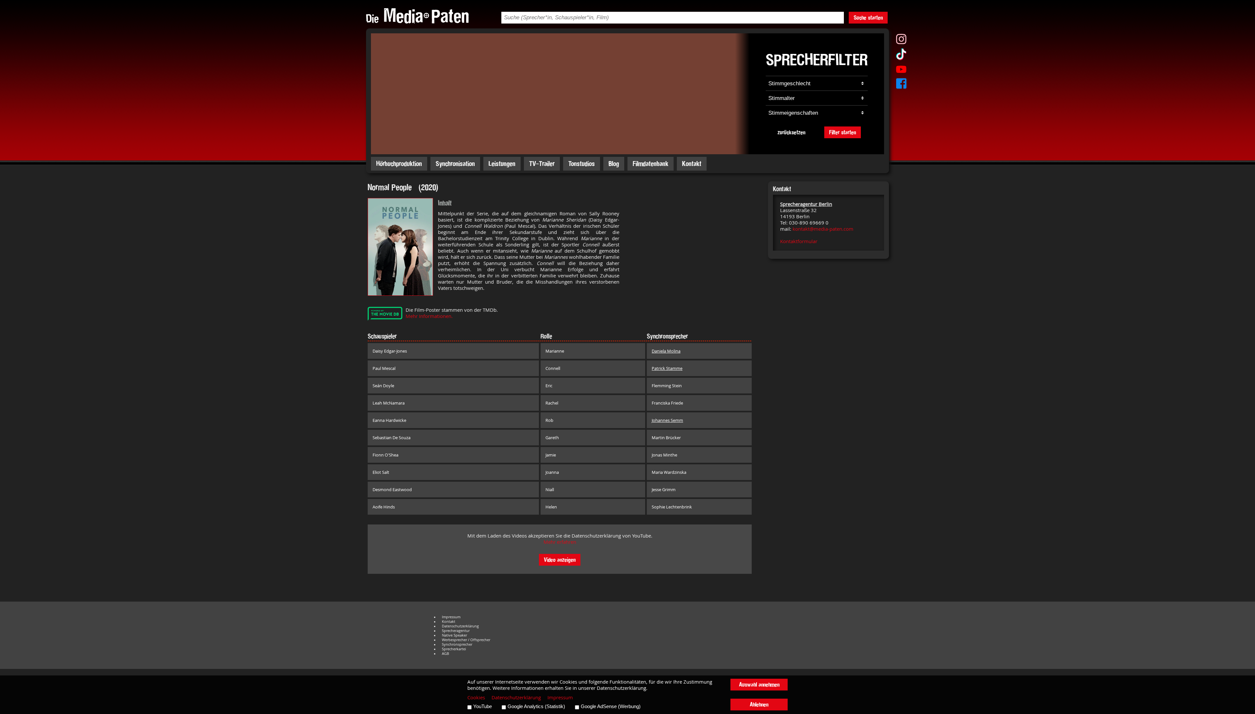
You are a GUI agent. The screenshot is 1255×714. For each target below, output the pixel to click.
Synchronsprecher (457, 644)
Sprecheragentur (456, 630)
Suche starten (868, 17)
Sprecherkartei (454, 649)
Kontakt (691, 163)
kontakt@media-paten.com (823, 229)
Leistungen (502, 163)
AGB (445, 653)
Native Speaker (454, 635)
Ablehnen (759, 704)
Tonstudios (581, 163)
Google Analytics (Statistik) (536, 706)
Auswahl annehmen (759, 684)
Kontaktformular (798, 241)
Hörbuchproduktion (399, 163)
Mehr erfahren (560, 542)
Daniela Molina (666, 351)
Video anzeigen (560, 560)
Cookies (476, 697)
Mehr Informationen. (429, 316)
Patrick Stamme (667, 368)
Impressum (451, 617)
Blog (614, 163)
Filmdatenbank (650, 163)
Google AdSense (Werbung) (611, 706)
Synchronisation (455, 163)
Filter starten (842, 132)
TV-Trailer (542, 163)
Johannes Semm (667, 420)
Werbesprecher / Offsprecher (466, 640)
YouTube (482, 706)
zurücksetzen (791, 132)
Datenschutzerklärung (460, 626)
